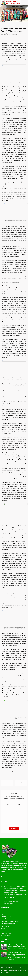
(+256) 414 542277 (9, 898)
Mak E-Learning (5, 926)
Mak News (3, 931)
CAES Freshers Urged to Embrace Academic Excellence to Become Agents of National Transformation (17, 946)
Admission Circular (6, 935)
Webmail (3, 928)
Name (8, 804)
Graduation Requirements (8, 923)
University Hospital (6, 916)
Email (19, 804)
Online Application (6, 933)
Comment (14, 812)
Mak (2, 914)
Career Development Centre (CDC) (10, 921)
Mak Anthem (4, 919)
